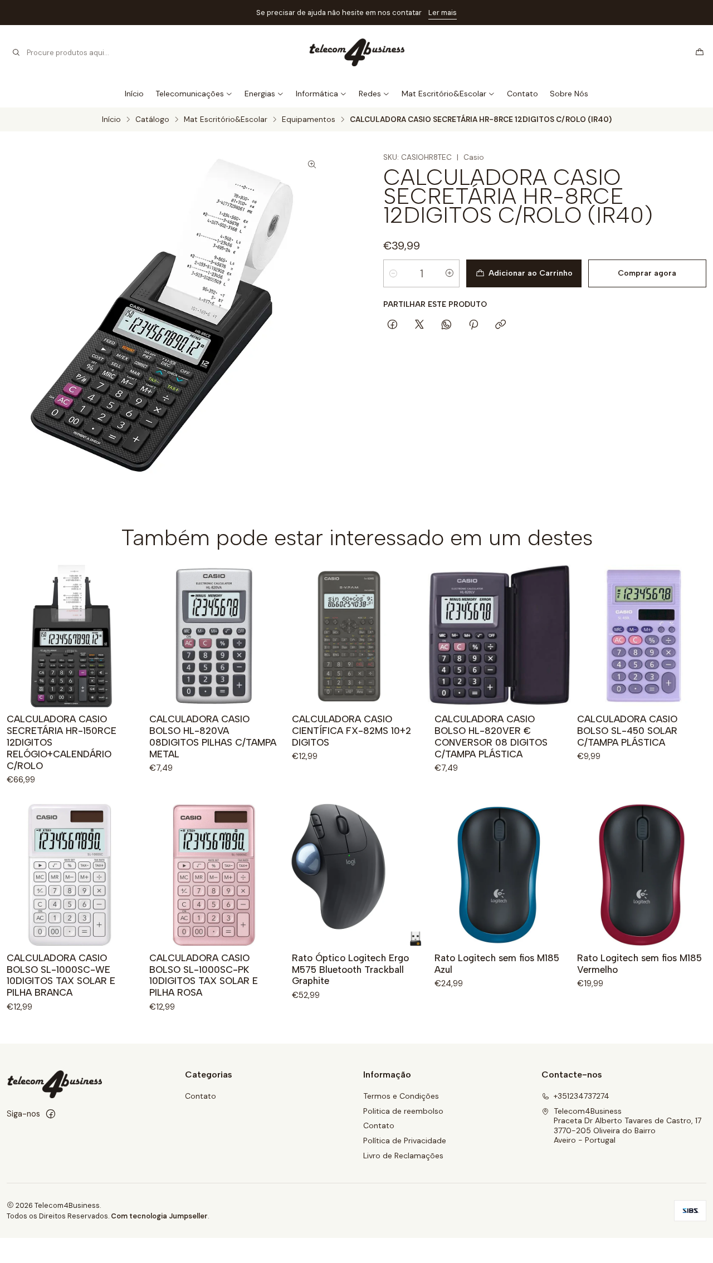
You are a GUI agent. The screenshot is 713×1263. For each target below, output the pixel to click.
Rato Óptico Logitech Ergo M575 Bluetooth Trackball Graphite (350, 969)
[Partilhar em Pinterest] (473, 325)
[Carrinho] (699, 52)
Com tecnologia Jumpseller (159, 1216)
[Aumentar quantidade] (449, 273)
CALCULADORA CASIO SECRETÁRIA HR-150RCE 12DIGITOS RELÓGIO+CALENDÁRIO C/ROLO (61, 742)
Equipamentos (308, 120)
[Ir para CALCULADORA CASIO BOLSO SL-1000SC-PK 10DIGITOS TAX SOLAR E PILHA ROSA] (214, 875)
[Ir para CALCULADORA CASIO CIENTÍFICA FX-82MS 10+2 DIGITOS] (356, 636)
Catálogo (152, 120)
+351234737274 (581, 1096)
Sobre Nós (569, 94)
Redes (370, 94)
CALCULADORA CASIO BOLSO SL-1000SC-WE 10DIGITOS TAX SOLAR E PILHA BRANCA (61, 975)
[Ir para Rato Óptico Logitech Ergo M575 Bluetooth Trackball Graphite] (356, 875)
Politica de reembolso (403, 1111)
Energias (260, 94)
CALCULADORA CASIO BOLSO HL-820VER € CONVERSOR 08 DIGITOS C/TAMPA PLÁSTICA (491, 736)
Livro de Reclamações (403, 1156)
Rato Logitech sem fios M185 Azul (496, 963)
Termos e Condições (401, 1096)
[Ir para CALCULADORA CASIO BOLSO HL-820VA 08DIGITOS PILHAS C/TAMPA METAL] (214, 636)
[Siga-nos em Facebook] (50, 1113)
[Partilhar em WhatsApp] (446, 325)
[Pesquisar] (16, 52)
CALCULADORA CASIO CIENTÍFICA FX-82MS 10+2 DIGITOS (351, 730)
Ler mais (442, 12)
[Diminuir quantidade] (393, 273)
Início (134, 94)
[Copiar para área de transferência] (500, 325)
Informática (317, 94)
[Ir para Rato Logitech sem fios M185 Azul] (499, 875)
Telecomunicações (189, 94)
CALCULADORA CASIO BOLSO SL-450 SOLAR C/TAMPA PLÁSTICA (627, 730)
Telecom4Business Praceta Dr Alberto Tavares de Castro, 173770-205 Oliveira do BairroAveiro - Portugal (627, 1125)
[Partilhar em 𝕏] (419, 325)
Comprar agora (647, 273)
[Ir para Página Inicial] (356, 52)
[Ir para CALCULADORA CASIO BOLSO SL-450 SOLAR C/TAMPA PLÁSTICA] (641, 636)
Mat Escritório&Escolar (444, 94)
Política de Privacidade (404, 1140)
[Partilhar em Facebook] (392, 325)
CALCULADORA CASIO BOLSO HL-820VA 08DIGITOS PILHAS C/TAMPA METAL (212, 736)
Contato (522, 94)
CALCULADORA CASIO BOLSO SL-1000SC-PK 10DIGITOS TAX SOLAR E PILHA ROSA (203, 975)
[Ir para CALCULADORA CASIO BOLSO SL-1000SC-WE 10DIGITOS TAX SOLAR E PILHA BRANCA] (71, 875)
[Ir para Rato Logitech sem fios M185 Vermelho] (641, 875)
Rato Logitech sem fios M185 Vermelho (639, 963)
